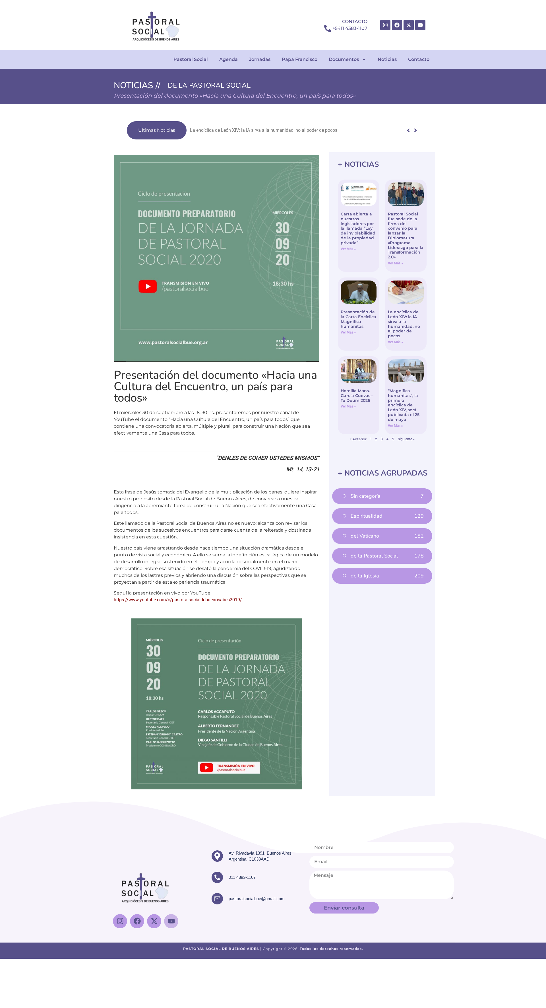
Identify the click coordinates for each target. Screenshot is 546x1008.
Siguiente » (406, 439)
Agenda (228, 59)
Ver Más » (348, 249)
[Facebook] (397, 25)
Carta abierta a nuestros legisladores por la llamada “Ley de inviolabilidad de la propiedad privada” (358, 228)
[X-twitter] (409, 25)
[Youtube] (420, 25)
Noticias (387, 59)
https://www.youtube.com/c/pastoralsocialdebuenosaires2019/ (178, 599)
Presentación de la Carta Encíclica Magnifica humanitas (358, 319)
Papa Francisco (299, 59)
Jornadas (259, 59)
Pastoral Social (190, 59)
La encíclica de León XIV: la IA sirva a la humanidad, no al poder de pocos (263, 130)
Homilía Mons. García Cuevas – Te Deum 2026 (357, 395)
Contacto (418, 59)
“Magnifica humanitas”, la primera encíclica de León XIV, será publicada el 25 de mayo (403, 405)
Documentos (344, 59)
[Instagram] (385, 25)
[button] (415, 130)
